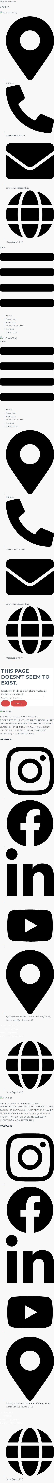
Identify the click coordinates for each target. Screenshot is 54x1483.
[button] (27, 279)
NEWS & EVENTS (15, 325)
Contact (10, 329)
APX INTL (5, 7)
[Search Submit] (5, 703)
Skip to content (8, 1)
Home (9, 315)
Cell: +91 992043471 (6, 1412)
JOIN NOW (12, 332)
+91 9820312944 (11, 1029)
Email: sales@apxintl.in (9, 1033)
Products (10, 322)
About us (10, 319)
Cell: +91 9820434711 (9, 1026)
